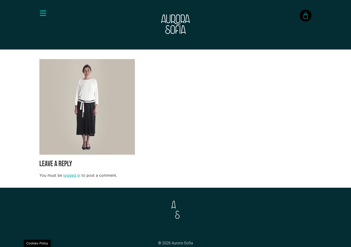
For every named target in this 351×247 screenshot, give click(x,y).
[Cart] (306, 16)
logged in (71, 175)
